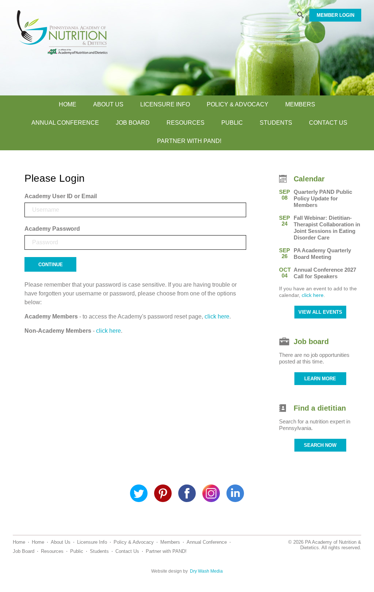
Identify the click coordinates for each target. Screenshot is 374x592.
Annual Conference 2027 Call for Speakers (325, 273)
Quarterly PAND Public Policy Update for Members (323, 198)
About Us (108, 104)
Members (300, 104)
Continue (50, 264)
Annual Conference (65, 123)
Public (232, 123)
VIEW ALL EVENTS (320, 312)
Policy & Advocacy (237, 104)
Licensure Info (165, 104)
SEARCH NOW (320, 445)
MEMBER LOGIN (335, 15)
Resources (186, 123)
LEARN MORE (320, 378)
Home (67, 104)
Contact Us (328, 123)
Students (276, 123)
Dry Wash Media (206, 571)
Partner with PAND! (189, 141)
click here (217, 316)
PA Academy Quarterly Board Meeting (322, 253)
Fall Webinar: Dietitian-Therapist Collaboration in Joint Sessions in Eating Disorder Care (327, 228)
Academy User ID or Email (60, 196)
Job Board (133, 123)
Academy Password (52, 229)
